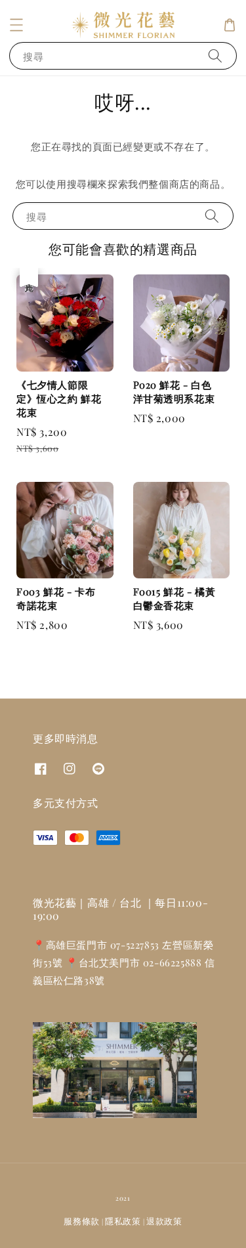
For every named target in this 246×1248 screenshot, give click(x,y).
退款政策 (164, 1220)
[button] (16, 25)
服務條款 (82, 1220)
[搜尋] (215, 55)
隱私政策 (123, 1220)
